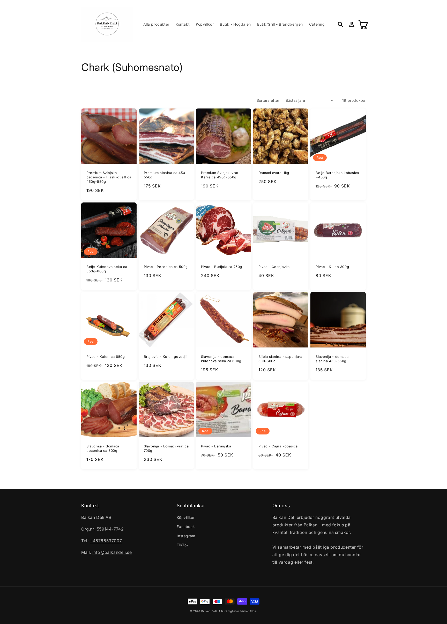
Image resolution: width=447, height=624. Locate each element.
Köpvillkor (186, 517)
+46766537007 (106, 540)
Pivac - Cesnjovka (274, 267)
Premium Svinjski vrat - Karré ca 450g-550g (221, 175)
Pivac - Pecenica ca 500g (166, 267)
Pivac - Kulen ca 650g (105, 356)
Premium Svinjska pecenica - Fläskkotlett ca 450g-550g (108, 177)
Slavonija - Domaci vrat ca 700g (166, 448)
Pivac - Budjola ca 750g (221, 267)
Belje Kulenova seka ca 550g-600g (106, 269)
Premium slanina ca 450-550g (165, 175)
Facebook (186, 526)
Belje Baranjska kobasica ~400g (337, 175)
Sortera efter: (269, 100)
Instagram (186, 536)
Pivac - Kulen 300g (332, 267)
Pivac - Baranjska (216, 446)
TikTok (183, 545)
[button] (340, 24)
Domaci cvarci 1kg (273, 173)
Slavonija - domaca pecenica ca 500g (102, 448)
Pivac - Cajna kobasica (278, 446)
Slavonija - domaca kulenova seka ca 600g (221, 358)
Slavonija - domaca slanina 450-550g (332, 358)
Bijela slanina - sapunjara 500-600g (280, 358)
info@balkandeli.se (112, 552)
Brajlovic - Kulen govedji (165, 356)
